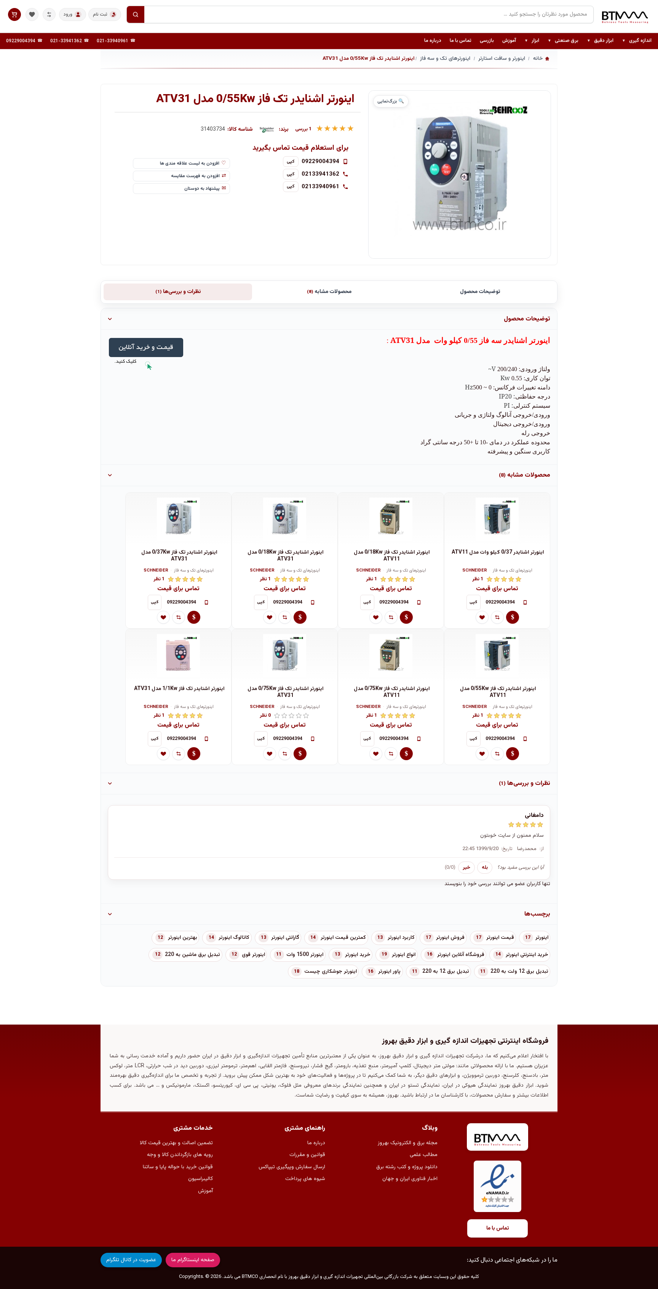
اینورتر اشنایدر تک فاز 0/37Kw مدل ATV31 (179, 556)
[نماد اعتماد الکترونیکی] (497, 1186)
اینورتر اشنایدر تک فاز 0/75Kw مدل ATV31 (286, 692)
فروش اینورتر (450, 937)
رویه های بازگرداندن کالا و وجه (180, 1155)
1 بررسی (303, 129)
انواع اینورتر (403, 954)
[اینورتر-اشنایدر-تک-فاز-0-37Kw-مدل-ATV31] (178, 519)
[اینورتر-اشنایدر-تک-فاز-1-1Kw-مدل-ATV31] (178, 655)
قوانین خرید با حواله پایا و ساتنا (178, 1167)
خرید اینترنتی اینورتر (527, 954)
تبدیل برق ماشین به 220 (192, 954)
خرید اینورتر (358, 954)
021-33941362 (66, 41)
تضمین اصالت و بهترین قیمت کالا (176, 1143)
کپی (291, 161)
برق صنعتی (563, 41)
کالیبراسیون (200, 1179)
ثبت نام (100, 14)
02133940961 (320, 186)
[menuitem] (637, 41)
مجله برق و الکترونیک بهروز (408, 1143)
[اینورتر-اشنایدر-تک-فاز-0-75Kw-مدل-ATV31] (284, 655)
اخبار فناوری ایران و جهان (410, 1179)
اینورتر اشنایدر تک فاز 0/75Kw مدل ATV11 (392, 692)
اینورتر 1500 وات (304, 954)
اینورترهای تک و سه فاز (512, 571)
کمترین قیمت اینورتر (343, 937)
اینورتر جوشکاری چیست (330, 971)
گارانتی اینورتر (285, 937)
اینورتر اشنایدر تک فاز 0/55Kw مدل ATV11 (498, 692)
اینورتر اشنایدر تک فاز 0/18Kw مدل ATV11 (392, 556)
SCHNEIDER (474, 571)
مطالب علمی (424, 1155)
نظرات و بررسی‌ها (178, 292)
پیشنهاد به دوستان (202, 188)
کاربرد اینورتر (401, 937)
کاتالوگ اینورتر (234, 937)
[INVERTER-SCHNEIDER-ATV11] (391, 519)
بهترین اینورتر (182, 937)
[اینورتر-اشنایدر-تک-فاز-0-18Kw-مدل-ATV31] (284, 519)
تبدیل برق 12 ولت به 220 (519, 971)
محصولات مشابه (329, 292)
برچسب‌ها (537, 914)
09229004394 (20, 41)
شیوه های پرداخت (305, 1179)
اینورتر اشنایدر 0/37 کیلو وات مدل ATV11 (498, 552)
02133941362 (320, 174)
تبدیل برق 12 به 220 (445, 971)
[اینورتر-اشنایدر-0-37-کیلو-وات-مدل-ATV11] (497, 519)
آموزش (509, 41)
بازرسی (487, 41)
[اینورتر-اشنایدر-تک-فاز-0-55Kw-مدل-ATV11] (497, 655)
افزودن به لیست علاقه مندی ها (189, 163)
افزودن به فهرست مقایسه (195, 176)
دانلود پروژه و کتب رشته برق (407, 1167)
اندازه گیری (637, 41)
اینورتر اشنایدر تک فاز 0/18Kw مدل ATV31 (286, 556)
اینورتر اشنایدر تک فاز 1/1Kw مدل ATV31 (179, 689)
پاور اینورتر (389, 971)
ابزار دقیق (600, 41)
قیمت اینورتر (500, 937)
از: (542, 849)
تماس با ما (460, 41)
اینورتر (541, 937)
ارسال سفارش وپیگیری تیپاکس (292, 1167)
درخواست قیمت (512, 617)
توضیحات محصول (480, 292)
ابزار (531, 41)
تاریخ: (507, 849)
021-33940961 (112, 41)
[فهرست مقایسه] (49, 14)
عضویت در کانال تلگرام (131, 1260)
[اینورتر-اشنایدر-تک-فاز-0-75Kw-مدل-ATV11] (391, 655)
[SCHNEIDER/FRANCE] (267, 129)
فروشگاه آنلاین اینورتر (460, 954)
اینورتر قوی (253, 954)
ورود (68, 14)
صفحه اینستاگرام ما (192, 1260)
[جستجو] (135, 14)
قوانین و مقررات (307, 1155)
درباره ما (432, 41)
